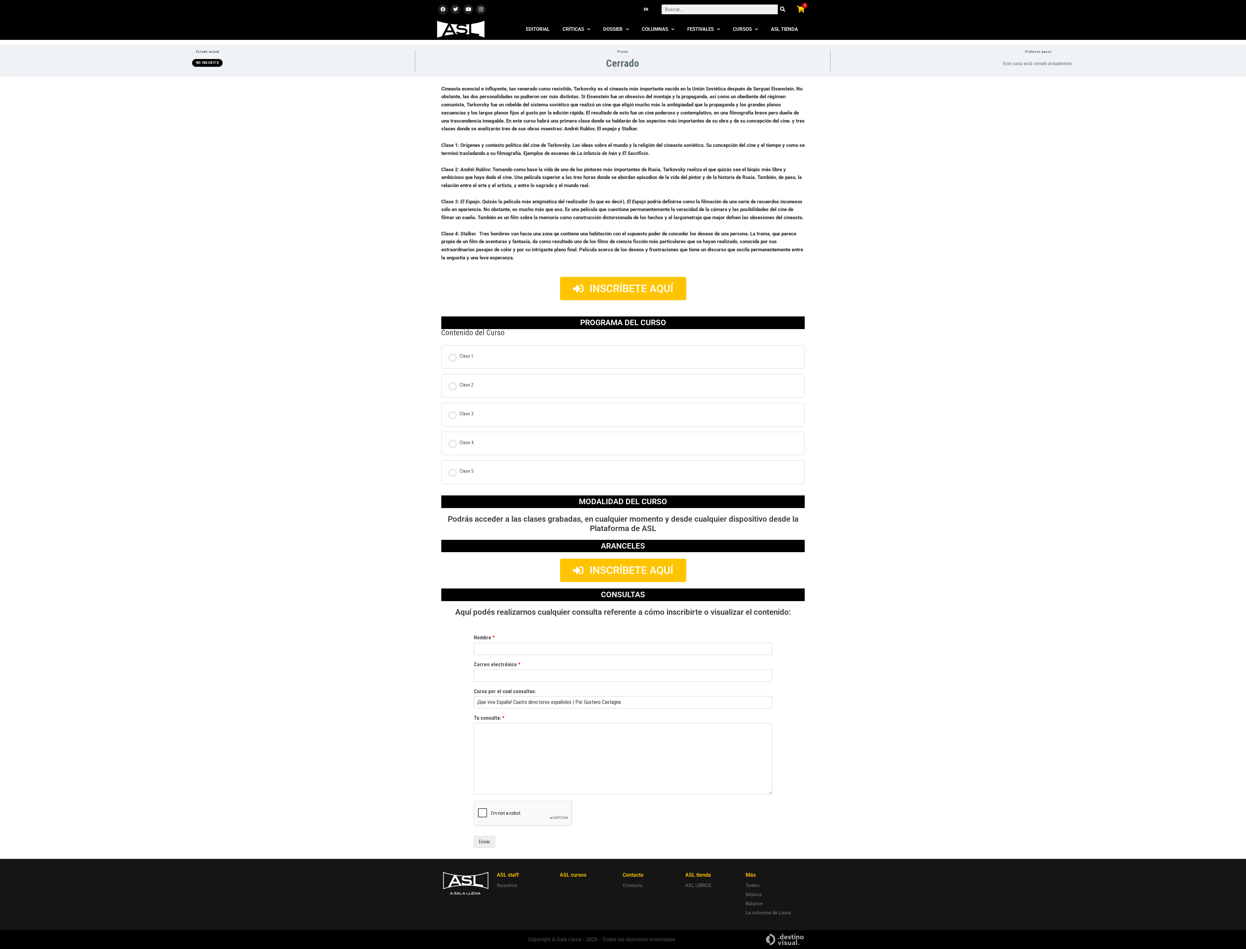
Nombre (484, 638)
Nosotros (507, 885)
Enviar (484, 842)
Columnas (655, 29)
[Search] (783, 9)
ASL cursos (573, 875)
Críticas (573, 29)
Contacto (633, 885)
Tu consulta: (489, 718)
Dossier (613, 29)
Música (754, 894)
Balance (754, 904)
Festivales (700, 29)
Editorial (538, 29)
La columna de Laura (768, 913)
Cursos (742, 29)
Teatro (753, 885)
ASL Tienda (784, 29)
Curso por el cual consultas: (505, 691)
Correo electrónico (497, 664)
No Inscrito (207, 63)
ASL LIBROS (698, 885)
